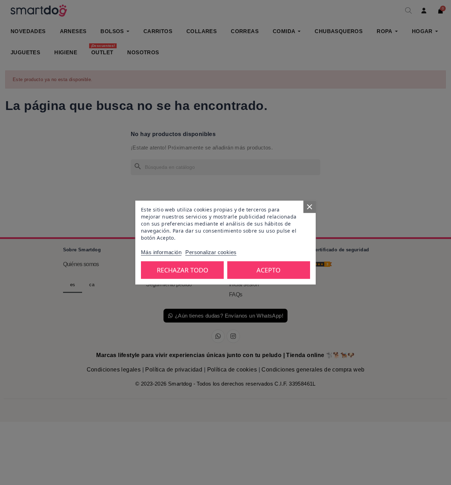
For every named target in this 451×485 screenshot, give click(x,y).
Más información (161, 252)
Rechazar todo (182, 270)
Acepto (268, 270)
